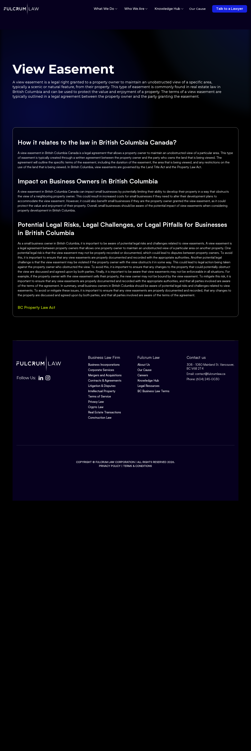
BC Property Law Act (36, 307)
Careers (142, 375)
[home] (21, 9)
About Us (143, 364)
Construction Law (100, 417)
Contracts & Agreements (104, 380)
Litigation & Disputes (101, 386)
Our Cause (144, 370)
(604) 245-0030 (207, 379)
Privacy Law (96, 402)
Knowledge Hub (148, 380)
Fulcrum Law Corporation (115, 462)
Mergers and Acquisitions (105, 375)
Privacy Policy (110, 466)
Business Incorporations (104, 364)
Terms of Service (99, 396)
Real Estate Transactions (104, 412)
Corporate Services (101, 370)
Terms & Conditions (137, 466)
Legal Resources (148, 386)
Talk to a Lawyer (229, 9)
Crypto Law (96, 407)
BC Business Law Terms (153, 391)
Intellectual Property (101, 391)
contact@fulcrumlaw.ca (210, 374)
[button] (105, 9)
